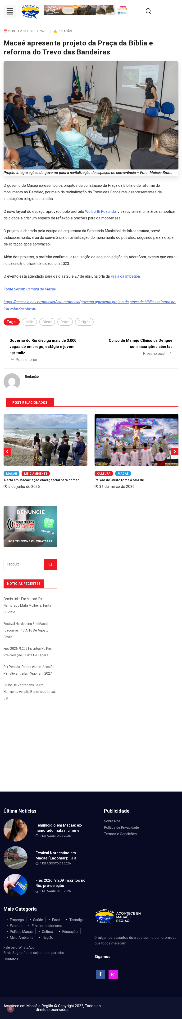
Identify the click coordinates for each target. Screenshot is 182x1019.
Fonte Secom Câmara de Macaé (30, 289)
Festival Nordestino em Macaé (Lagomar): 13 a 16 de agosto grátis (26, 630)
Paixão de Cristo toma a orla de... (121, 480)
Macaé (11, 473)
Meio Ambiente (35, 473)
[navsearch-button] (142, 12)
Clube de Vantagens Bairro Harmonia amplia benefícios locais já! (30, 691)
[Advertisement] (91, 756)
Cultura (103, 473)
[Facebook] (100, 974)
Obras (47, 322)
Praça (65, 322)
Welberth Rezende (100, 211)
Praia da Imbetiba (125, 276)
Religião (84, 322)
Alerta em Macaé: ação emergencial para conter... (43, 480)
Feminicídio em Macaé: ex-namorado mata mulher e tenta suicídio (27, 605)
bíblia (30, 322)
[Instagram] (113, 974)
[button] (10, 11)
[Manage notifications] (10, 1008)
